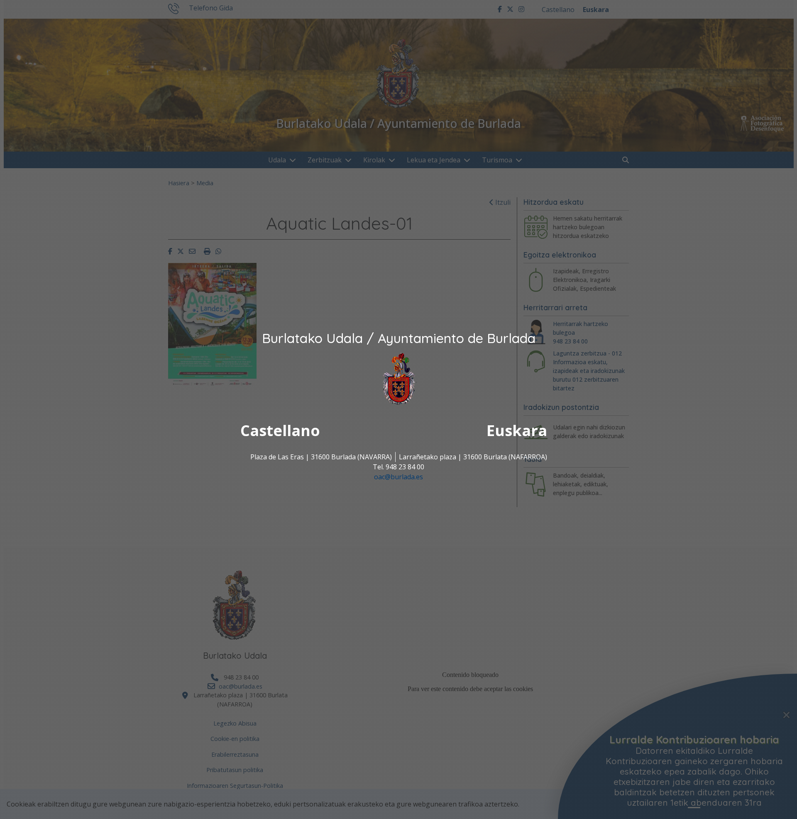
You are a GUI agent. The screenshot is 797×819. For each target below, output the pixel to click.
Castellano (280, 431)
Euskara (517, 431)
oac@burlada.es (398, 477)
